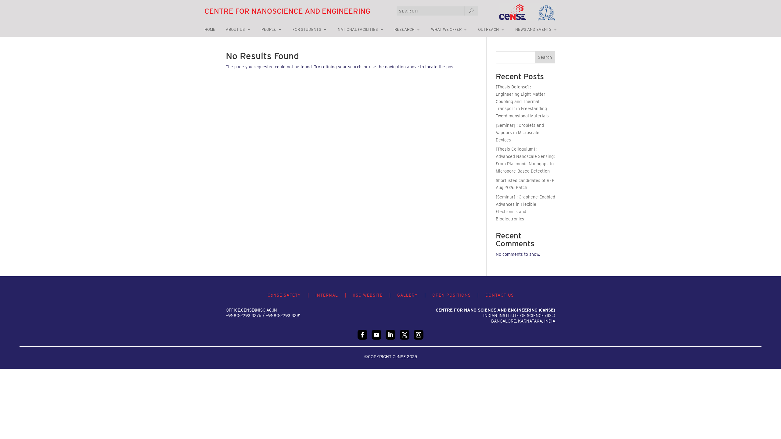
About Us (235, 29)
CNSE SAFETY (284, 295)
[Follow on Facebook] (362, 335)
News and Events (533, 29)
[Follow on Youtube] (376, 335)
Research (404, 29)
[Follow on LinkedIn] (390, 335)
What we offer (446, 29)
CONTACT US (499, 295)
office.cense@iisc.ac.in (251, 310)
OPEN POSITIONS (451, 295)
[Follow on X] (404, 335)
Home (209, 29)
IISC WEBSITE (368, 295)
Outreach (488, 29)
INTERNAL (326, 295)
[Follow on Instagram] (418, 335)
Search (545, 57)
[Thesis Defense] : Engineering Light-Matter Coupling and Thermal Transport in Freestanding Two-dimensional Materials (522, 101)
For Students (307, 29)
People (268, 29)
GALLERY (407, 295)
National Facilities (358, 29)
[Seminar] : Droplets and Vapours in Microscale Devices (520, 132)
